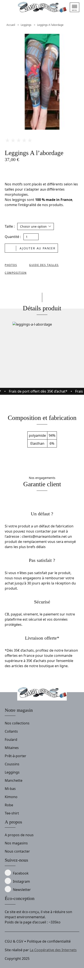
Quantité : (13, 236)
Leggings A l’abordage (50, 25)
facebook (21, 873)
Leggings (26, 25)
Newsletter (22, 889)
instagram (21, 881)
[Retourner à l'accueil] (42, 7)
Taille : (10, 226)
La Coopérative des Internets (53, 950)
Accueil (10, 25)
